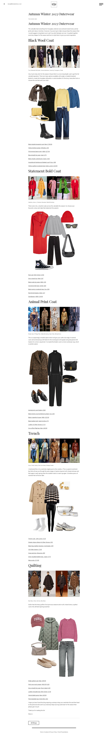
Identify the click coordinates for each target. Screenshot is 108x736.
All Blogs (34, 723)
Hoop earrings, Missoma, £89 (36, 553)
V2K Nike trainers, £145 (35, 549)
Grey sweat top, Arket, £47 (35, 278)
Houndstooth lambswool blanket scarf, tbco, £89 (42, 162)
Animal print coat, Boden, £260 (37, 410)
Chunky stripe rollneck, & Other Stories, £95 (40, 542)
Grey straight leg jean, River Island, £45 (39, 688)
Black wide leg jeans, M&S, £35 (37, 282)
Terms (41, 732)
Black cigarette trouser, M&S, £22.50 (38, 417)
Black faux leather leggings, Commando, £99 (40, 546)
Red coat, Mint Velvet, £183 (36, 275)
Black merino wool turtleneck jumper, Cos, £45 (41, 414)
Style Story (54, 4)
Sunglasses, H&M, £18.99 (35, 296)
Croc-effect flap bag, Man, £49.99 (37, 428)
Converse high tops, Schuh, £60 (37, 286)
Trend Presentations (63, 732)
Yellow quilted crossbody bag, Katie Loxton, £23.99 (42, 166)
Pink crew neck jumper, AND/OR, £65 (38, 684)
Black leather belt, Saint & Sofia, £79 (38, 421)
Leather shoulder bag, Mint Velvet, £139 (39, 691)
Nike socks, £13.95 (33, 560)
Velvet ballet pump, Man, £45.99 (37, 695)
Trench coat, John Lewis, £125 (37, 538)
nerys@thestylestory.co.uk (14, 4)
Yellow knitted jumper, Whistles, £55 (38, 148)
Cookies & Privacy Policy (50, 732)
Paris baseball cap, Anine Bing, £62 (38, 699)
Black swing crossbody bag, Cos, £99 (38, 289)
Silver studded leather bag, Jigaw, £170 (39, 556)
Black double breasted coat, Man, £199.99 (40, 144)
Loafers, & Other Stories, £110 (36, 424)
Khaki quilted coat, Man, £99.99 (37, 681)
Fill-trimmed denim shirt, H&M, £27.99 (39, 151)
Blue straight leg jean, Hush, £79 (37, 155)
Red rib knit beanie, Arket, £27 (36, 293)
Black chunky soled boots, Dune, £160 (39, 159)
